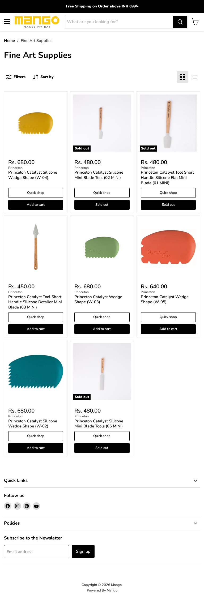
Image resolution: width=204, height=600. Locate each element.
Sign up (83, 551)
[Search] (180, 22)
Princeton (15, 168)
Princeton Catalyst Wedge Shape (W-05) (165, 299)
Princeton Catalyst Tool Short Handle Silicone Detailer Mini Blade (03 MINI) (35, 302)
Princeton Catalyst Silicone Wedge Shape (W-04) (32, 175)
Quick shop (35, 192)
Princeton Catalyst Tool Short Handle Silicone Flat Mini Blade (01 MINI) (167, 177)
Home (9, 40)
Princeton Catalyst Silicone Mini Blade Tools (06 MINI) (98, 423)
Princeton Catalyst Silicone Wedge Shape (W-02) (32, 423)
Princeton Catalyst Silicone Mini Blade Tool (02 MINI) (98, 175)
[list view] (194, 77)
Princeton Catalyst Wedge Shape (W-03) (98, 299)
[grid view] (182, 77)
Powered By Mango (102, 590)
